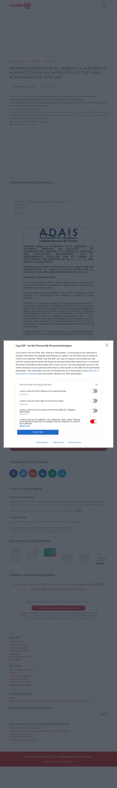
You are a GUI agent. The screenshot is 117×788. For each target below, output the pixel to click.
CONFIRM (38, 432)
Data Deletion (42, 442)
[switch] (94, 391)
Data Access (58, 442)
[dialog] (58, 394)
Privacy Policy (74, 442)
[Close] (108, 346)
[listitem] (58, 384)
